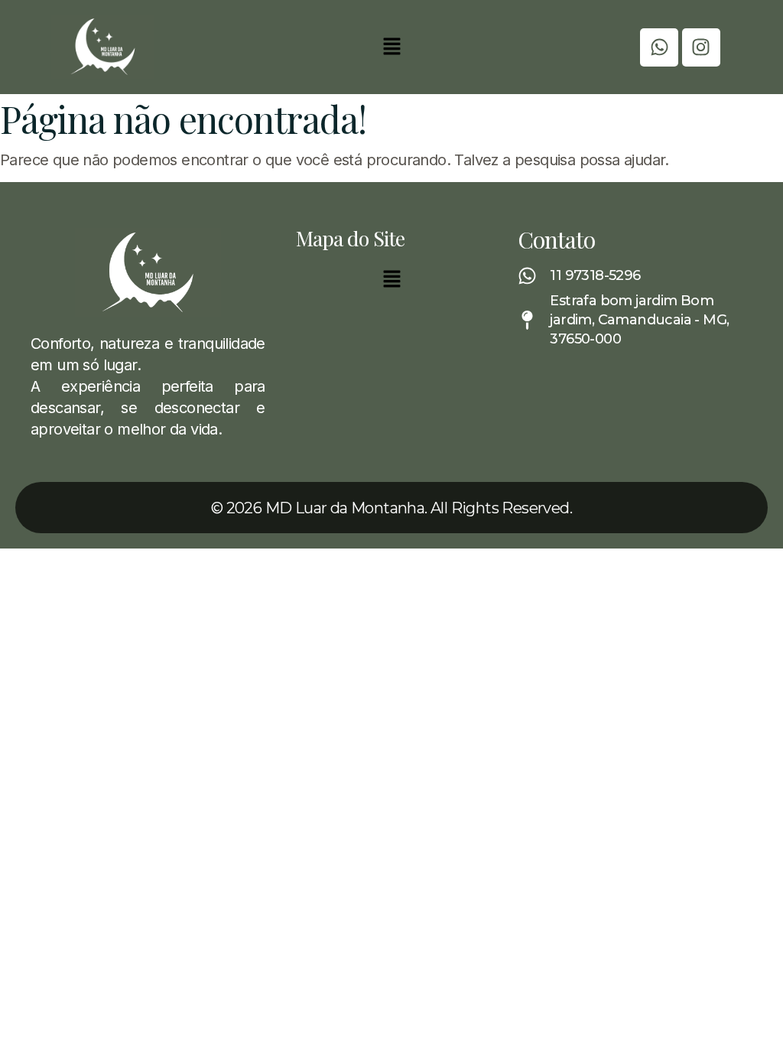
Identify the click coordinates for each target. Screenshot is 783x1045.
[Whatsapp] (659, 47)
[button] (391, 47)
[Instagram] (701, 47)
